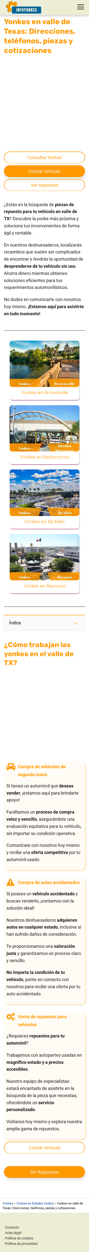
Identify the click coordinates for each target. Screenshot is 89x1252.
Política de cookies (19, 1238)
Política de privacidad (21, 1244)
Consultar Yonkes (44, 157)
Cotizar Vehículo (45, 171)
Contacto (12, 1227)
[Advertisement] (44, 102)
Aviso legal (13, 1233)
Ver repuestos (44, 185)
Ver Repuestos (44, 1172)
